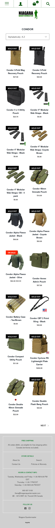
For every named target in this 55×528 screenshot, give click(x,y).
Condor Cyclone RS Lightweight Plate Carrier (39, 361)
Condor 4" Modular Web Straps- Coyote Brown (39, 149)
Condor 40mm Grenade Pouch (39, 190)
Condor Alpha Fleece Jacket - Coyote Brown (39, 234)
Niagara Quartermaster (27, 517)
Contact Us (16, 464)
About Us (16, 460)
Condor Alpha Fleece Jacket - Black (16, 234)
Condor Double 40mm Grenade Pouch (16, 407)
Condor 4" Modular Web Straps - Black (39, 111)
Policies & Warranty (39, 464)
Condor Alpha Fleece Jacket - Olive (16, 276)
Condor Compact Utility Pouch (16, 358)
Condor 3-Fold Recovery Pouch (39, 72)
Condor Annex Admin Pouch (39, 280)
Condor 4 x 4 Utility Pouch (16, 111)
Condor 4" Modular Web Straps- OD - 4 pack (16, 192)
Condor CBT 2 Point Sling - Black (39, 320)
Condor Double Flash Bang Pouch (39, 402)
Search (39, 460)
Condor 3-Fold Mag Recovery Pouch (16, 72)
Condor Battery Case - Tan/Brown (15, 318)
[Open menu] (7, 4)
